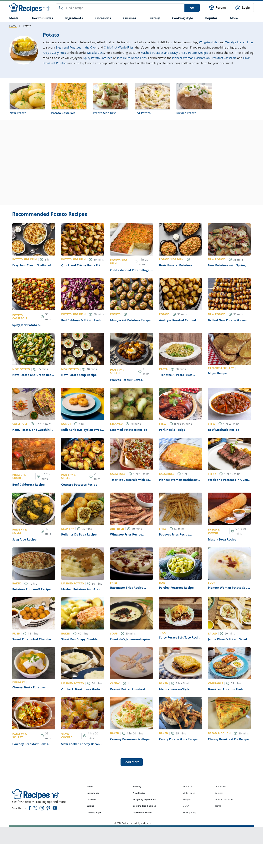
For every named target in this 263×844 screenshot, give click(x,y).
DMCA (186, 805)
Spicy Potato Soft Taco (97, 58)
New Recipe (139, 792)
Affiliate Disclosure (224, 799)
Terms (218, 805)
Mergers (187, 799)
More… (235, 18)
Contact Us (220, 786)
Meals (90, 786)
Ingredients (74, 18)
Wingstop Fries (209, 42)
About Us (187, 786)
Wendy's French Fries (239, 42)
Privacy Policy (190, 812)
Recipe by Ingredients (144, 799)
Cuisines (129, 18)
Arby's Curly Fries (54, 52)
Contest (219, 792)
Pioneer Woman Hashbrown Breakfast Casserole (204, 58)
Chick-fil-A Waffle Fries (119, 47)
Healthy (137, 786)
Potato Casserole (63, 113)
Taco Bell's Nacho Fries (132, 58)
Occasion (91, 799)
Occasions (103, 18)
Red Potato (143, 113)
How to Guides (42, 18)
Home (13, 26)
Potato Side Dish (104, 113)
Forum (220, 7)
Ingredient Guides (142, 812)
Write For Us (189, 792)
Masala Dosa (95, 52)
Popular (211, 18)
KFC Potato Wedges (195, 52)
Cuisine (90, 805)
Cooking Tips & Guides (144, 805)
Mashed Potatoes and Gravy (159, 52)
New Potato (17, 113)
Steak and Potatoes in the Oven (76, 47)
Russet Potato (186, 113)
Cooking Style (94, 812)
